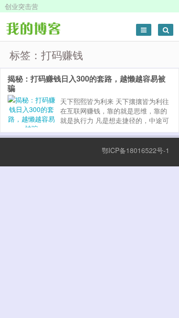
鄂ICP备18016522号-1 (135, 150)
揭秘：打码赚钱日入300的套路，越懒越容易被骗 (87, 83)
